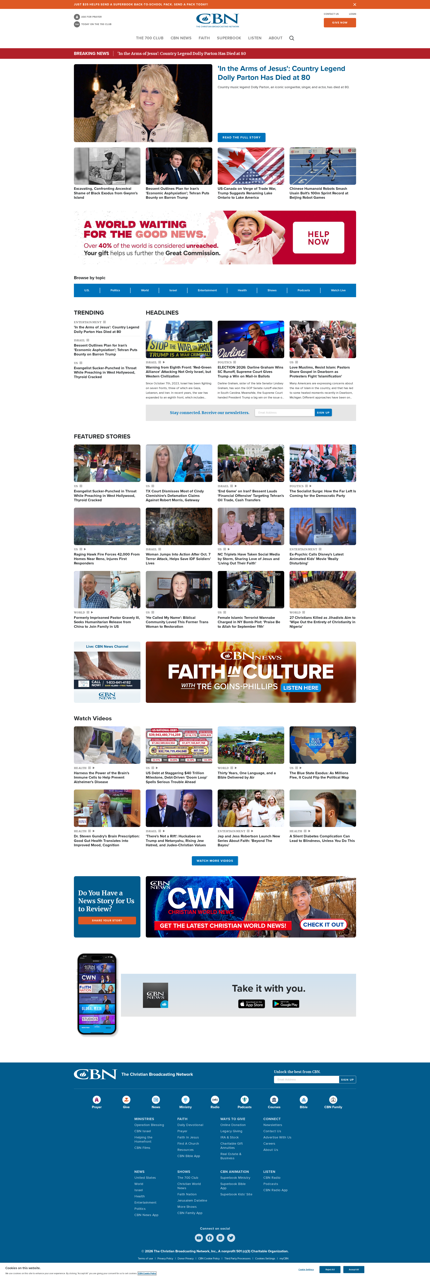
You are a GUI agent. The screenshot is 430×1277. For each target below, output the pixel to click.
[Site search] (291, 40)
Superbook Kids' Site (236, 1194)
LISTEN (255, 38)
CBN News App (146, 1215)
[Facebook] (210, 1238)
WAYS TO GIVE (232, 1118)
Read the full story (242, 137)
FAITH (204, 38)
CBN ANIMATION (234, 1171)
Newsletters (272, 1125)
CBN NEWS (181, 38)
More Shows (187, 1207)
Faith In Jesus (188, 1137)
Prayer (182, 1131)
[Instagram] (220, 1238)
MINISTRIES (144, 1118)
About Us (270, 1150)
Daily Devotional (190, 1125)
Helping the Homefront (143, 1139)
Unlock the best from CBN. (297, 1072)
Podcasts (304, 290)
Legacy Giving (231, 1131)
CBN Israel (142, 1131)
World (145, 290)
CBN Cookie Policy (209, 1258)
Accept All (354, 1269)
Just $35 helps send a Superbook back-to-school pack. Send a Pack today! (141, 4)
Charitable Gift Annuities (231, 1146)
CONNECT (272, 1118)
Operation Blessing (149, 1125)
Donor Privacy (186, 1258)
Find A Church (188, 1144)
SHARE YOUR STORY (107, 920)
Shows (272, 290)
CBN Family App (189, 1213)
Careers (269, 1144)
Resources (185, 1150)
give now (340, 23)
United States (145, 1178)
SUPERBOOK (229, 38)
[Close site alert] (355, 4)
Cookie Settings (306, 1269)
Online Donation (233, 1125)
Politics (115, 290)
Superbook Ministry (235, 1178)
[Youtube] (199, 1238)
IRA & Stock (229, 1137)
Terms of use (145, 1258)
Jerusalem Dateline (192, 1201)
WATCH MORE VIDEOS (215, 861)
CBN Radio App (275, 1190)
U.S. (87, 290)
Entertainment (207, 290)
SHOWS (183, 1171)
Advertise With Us (277, 1137)
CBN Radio (272, 1178)
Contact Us (331, 14)
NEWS (139, 1171)
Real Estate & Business (231, 1156)
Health (242, 290)
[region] (215, 1270)
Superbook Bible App (233, 1186)
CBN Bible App (188, 1156)
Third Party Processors (237, 1258)
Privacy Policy (165, 1258)
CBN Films (142, 1148)
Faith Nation (187, 1194)
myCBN (284, 1258)
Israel (173, 290)
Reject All (330, 1269)
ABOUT (276, 38)
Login (352, 14)
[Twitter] (231, 1238)
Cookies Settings (265, 1258)
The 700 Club (150, 38)
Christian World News (189, 1186)
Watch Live (338, 290)
